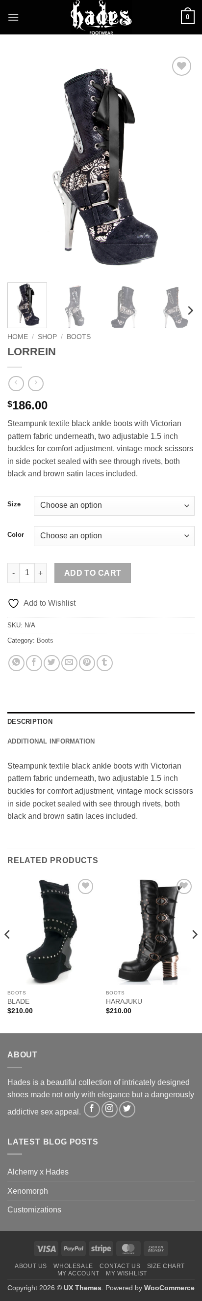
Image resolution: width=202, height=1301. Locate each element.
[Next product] (16, 383)
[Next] (178, 165)
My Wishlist (126, 1273)
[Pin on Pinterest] (87, 663)
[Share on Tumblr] (105, 663)
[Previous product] (35, 383)
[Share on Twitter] (52, 663)
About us (31, 1266)
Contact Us (120, 1266)
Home (17, 337)
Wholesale (73, 1266)
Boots (79, 337)
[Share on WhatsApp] (16, 663)
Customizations (34, 1210)
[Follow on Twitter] (127, 1109)
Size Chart (166, 1266)
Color (15, 534)
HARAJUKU (124, 1001)
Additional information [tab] (51, 741)
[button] (13, 17)
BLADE (18, 1001)
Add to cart (93, 573)
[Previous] (23, 165)
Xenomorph (27, 1191)
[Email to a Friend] (69, 663)
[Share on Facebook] (34, 663)
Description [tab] (29, 721)
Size (14, 504)
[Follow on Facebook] (92, 1109)
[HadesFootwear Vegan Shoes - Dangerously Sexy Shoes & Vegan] (101, 17)
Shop (47, 337)
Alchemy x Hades (38, 1172)
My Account (78, 1273)
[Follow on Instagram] (109, 1109)
